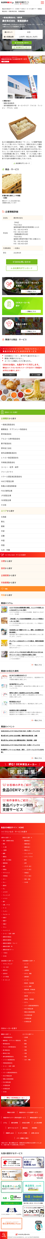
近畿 (2, 535)
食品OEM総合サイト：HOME (10, 9)
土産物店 (26, 970)
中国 (2, 540)
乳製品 (4, 869)
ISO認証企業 (6, 500)
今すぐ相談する (10, 375)
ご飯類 (4, 850)
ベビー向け (6, 967)
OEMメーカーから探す (28, 9)
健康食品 (5, 863)
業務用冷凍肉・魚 (7, 946)
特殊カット (27, 850)
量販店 (26, 967)
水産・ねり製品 (7, 860)
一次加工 (5, 953)
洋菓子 (4, 924)
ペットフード (6, 930)
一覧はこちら (37, 665)
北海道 (3, 516)
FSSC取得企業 (6, 490)
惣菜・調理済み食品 (8, 841)
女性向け (5, 973)
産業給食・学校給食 (29, 989)
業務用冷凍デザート (8, 950)
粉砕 (25, 860)
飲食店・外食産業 (29, 983)
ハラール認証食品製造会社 (11, 476)
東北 (2, 521)
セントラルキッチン (29, 993)
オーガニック (6, 980)
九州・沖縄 (5, 550)
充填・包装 (27, 879)
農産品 (4, 857)
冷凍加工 (26, 873)
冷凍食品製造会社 (8, 462)
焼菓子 (4, 921)
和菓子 (4, 918)
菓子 (4, 901)
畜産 (4, 866)
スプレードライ (28, 857)
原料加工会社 (6, 448)
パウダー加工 (28, 866)
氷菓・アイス (6, 905)
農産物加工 (27, 841)
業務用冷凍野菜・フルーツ (10, 943)
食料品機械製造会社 (9, 453)
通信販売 (26, 977)
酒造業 (26, 996)
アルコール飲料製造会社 (10, 438)
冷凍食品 (5, 876)
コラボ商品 (6, 977)
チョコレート (6, 914)
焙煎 (25, 863)
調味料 (4, 885)
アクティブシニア (7, 964)
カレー (4, 882)
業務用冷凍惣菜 (7, 940)
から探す (8, 418)
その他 (3, 505)
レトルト (5, 898)
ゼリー (4, 879)
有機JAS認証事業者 (8, 486)
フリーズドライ (7, 471)
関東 (2, 526)
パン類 (4, 847)
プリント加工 (28, 876)
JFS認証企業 (6, 495)
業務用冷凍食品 (7, 937)
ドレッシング (6, 895)
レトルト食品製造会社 (9, 457)
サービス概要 (36, 375)
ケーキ (4, 908)
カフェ (26, 1002)
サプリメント (6, 873)
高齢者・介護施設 (29, 999)
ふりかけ (5, 892)
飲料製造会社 (6, 434)
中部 (2, 531)
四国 (2, 545)
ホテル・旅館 (28, 973)
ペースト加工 (28, 869)
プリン (4, 927)
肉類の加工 (27, 844)
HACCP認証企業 (7, 481)
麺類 (4, 853)
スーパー (26, 964)
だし (4, 889)
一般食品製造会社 (8, 424)
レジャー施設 (28, 986)
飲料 (4, 844)
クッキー (5, 911)
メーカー (26, 980)
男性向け (5, 970)
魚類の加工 (27, 847)
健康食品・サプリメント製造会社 (14, 429)
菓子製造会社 (6, 443)
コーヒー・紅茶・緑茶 (9, 467)
